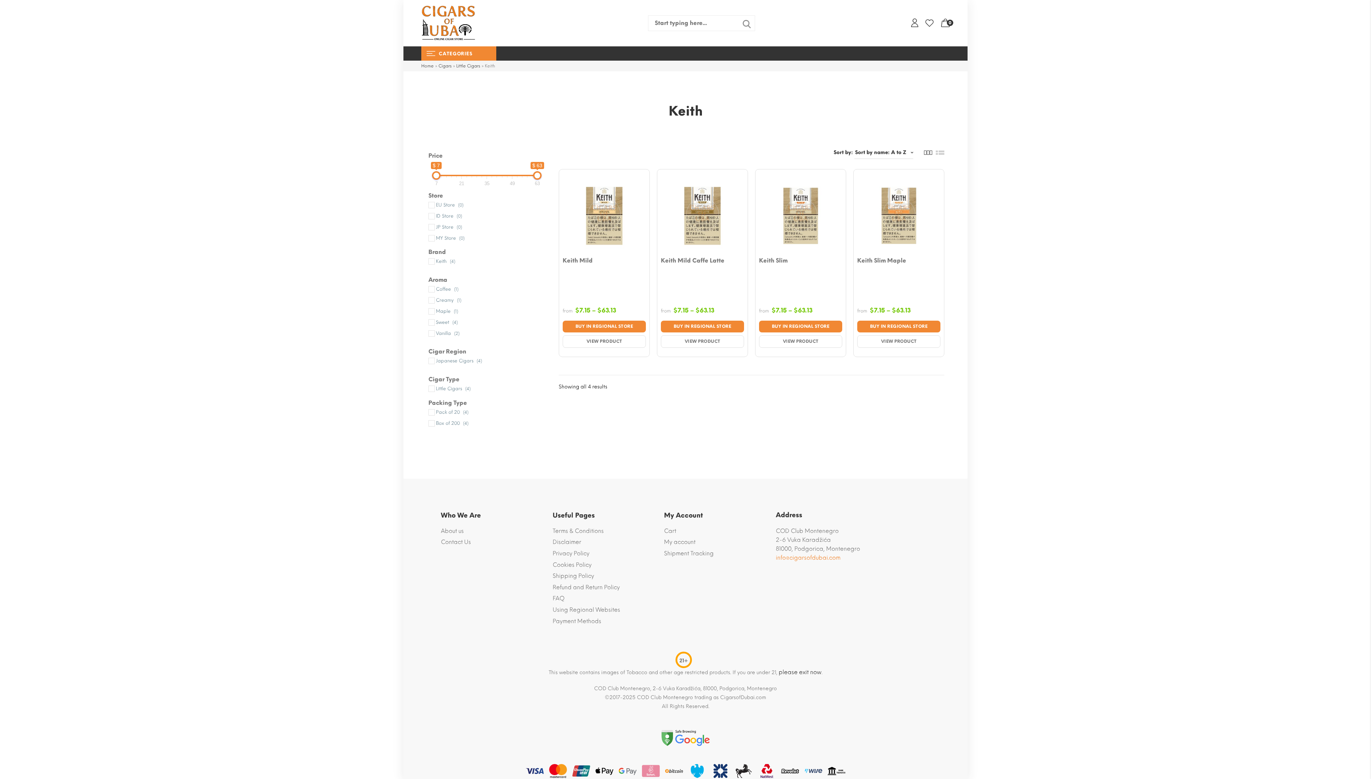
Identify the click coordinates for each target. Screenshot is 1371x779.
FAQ (558, 598)
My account (679, 542)
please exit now (800, 672)
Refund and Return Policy (586, 587)
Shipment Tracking (689, 553)
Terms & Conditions (578, 531)
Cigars (445, 65)
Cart (670, 531)
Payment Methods (577, 621)
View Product (604, 341)
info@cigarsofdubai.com (808, 557)
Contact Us (456, 542)
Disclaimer (567, 542)
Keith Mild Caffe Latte (692, 260)
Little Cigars (468, 65)
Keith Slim (773, 260)
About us (452, 531)
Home (427, 65)
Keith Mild (578, 260)
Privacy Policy (571, 553)
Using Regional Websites (586, 609)
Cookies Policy (572, 564)
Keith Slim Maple (881, 260)
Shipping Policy (573, 575)
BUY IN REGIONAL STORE (604, 326)
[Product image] (604, 214)
